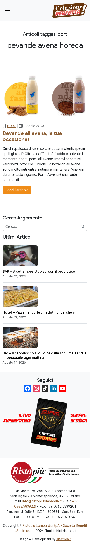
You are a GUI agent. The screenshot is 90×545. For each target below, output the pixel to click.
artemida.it (63, 539)
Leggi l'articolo (17, 190)
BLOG (11, 126)
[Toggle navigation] (9, 10)
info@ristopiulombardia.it (42, 501)
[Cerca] (82, 227)
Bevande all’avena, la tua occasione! (32, 136)
